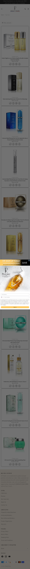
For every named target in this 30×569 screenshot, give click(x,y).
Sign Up (15, 307)
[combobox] (2, 297)
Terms (4, 304)
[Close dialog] (29, 260)
